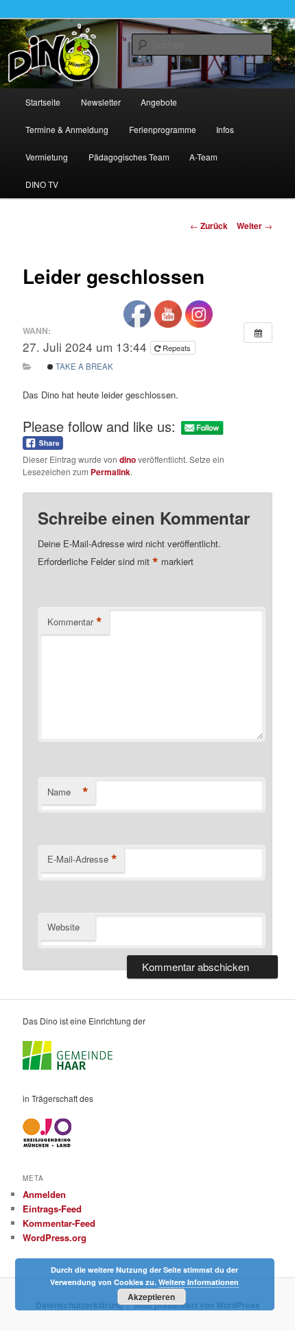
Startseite (42, 102)
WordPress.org (54, 1237)
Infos (225, 129)
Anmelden (44, 1194)
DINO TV (41, 184)
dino (127, 459)
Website (63, 926)
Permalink (110, 472)
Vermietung (46, 157)
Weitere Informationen (198, 1282)
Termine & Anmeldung (66, 129)
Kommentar (74, 622)
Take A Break (83, 366)
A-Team (203, 157)
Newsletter (101, 102)
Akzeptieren (151, 1297)
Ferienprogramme (162, 129)
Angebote (159, 102)
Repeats (177, 347)
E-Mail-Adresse (82, 859)
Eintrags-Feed (52, 1208)
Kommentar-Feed (59, 1223)
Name (67, 792)
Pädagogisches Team (128, 157)
